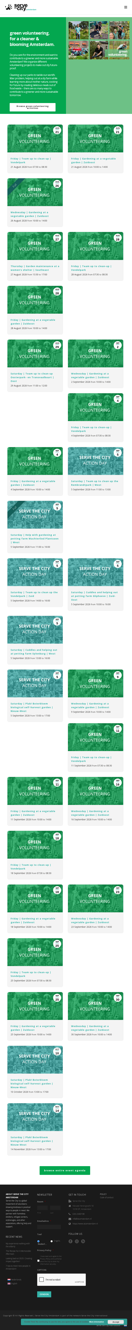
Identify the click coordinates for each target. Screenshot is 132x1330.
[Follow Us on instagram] (77, 1241)
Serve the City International (108, 1325)
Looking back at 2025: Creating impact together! (19, 1260)
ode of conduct (107, 1197)
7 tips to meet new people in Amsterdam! (18, 1267)
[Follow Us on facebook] (70, 1241)
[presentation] (61, 1280)
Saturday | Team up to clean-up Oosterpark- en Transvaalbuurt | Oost (32, 377)
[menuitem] (14, 1280)
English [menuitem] (14, 1283)
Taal (39, 1234)
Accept (116, 1321)
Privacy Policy (45, 1250)
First (39, 1213)
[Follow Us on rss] (83, 1241)
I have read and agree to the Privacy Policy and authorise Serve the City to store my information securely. (50, 1260)
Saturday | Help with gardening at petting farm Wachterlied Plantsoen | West (35, 538)
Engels (57, 1240)
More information (96, 1321)
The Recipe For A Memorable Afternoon (18, 1252)
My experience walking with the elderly (18, 1245)
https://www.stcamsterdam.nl (85, 1223)
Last (52, 1213)
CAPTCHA (41, 1270)
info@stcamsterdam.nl (82, 1218)
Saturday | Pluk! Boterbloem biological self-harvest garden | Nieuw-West (32, 707)
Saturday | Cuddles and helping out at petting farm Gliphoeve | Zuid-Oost (94, 596)
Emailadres (44, 1221)
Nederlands (43, 1244)
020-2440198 (79, 1214)
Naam (41, 1201)
